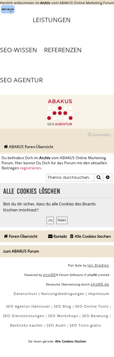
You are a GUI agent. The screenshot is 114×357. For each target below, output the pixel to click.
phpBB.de (100, 284)
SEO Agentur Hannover (28, 306)
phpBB (49, 274)
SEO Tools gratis (85, 325)
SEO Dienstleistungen (23, 315)
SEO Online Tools (92, 306)
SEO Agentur (21, 80)
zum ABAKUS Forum (21, 251)
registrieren (30, 168)
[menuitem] (99, 135)
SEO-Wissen (18, 50)
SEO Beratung (95, 315)
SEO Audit (56, 325)
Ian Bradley (98, 265)
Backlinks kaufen (26, 325)
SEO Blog (62, 306)
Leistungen (52, 20)
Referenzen (63, 50)
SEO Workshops (63, 315)
